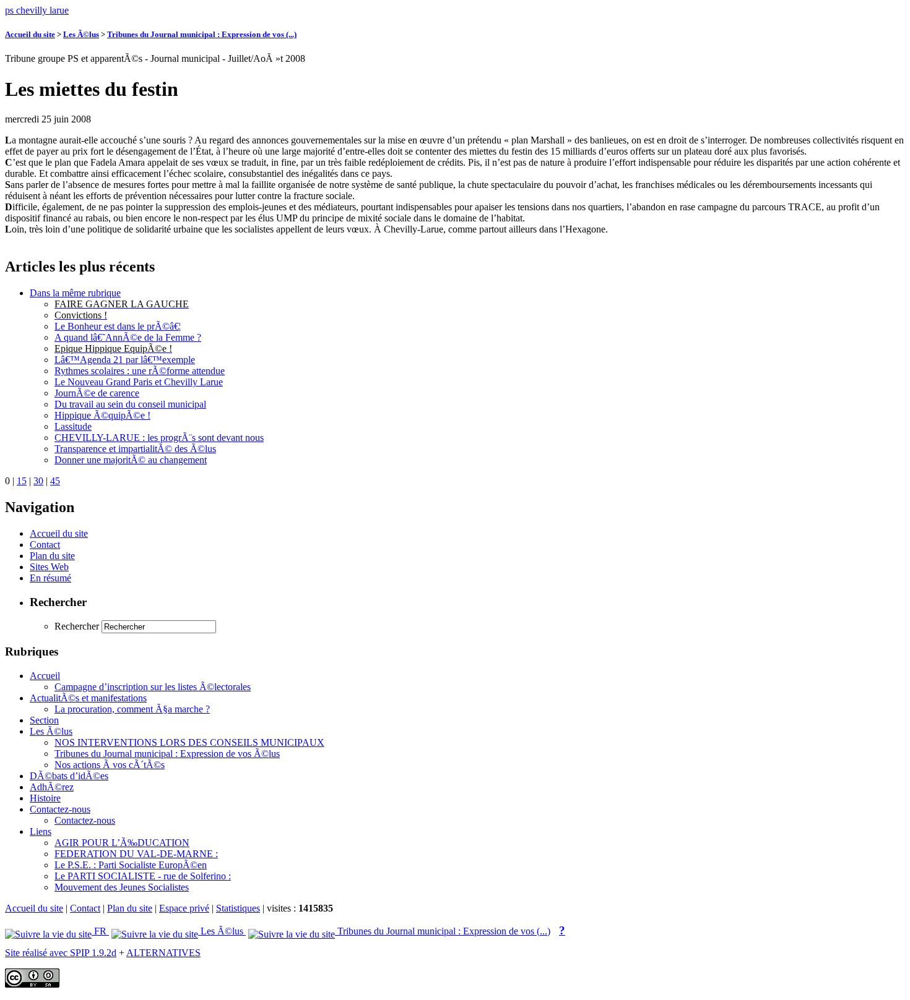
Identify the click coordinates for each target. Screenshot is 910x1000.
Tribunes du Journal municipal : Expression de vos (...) (202, 34)
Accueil (45, 675)
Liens (40, 831)
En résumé (50, 578)
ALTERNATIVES (163, 952)
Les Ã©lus (81, 34)
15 (22, 481)
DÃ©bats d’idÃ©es (69, 776)
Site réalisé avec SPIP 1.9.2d (60, 952)
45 (55, 481)
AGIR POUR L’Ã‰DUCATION (121, 842)
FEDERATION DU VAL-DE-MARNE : (136, 853)
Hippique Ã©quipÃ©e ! (102, 415)
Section (44, 720)
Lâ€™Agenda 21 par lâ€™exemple (124, 359)
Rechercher (76, 626)
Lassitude (73, 426)
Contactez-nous (60, 809)
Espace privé (184, 908)
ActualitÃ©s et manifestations (88, 698)
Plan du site (52, 555)
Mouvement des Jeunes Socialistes (121, 887)
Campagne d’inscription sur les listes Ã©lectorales (152, 687)
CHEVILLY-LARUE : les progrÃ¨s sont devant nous (159, 437)
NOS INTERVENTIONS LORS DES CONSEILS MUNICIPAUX (189, 742)
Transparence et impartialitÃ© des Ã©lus (135, 448)
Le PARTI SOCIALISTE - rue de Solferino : (142, 876)
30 (38, 481)
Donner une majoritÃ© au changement (130, 460)
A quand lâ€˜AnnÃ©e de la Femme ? (127, 337)
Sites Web (49, 567)
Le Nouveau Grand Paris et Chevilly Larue (138, 382)
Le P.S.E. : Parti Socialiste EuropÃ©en (130, 865)
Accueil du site (30, 34)
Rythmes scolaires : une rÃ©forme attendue (139, 370)
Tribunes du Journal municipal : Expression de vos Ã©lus (167, 753)
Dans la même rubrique (75, 293)
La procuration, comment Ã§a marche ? (132, 709)
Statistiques (238, 908)
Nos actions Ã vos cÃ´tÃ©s (109, 764)
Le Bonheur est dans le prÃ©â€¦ (117, 326)
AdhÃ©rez (52, 787)
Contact (45, 544)
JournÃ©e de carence (96, 393)
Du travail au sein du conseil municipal (130, 404)
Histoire (45, 798)
